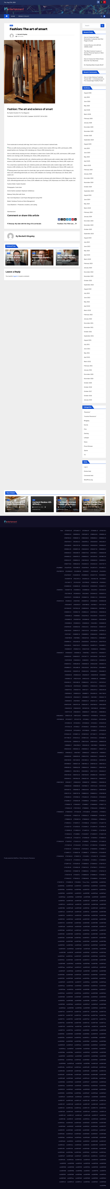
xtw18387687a (61, 1000)
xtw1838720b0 (102, 911)
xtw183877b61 (78, 1026)
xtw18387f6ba (79, 1170)
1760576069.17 (93, 552)
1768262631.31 (76, 749)
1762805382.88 (85, 608)
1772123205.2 (86, 856)
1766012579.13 (93, 689)
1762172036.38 (68, 593)
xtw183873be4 (70, 948)
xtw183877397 (69, 1015)
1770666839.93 (60, 811)
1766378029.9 (76, 700)
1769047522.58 (102, 767)
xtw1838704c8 (94, 885)
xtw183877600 (77, 1019)
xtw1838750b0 (102, 971)
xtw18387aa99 (61, 1078)
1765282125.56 (85, 671)
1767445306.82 (85, 726)
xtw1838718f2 (103, 904)
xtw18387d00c (78, 1119)
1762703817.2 (94, 604)
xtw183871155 (102, 900)
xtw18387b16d (102, 1082)
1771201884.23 (85, 826)
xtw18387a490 (86, 1067)
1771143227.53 (67, 826)
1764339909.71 (102, 645)
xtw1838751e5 (86, 974)
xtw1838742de (102, 952)
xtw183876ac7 (94, 1000)
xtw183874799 (77, 959)
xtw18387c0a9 (69, 1100)
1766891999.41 (102, 712)
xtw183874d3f (103, 967)
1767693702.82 (85, 734)
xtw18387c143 (77, 1100)
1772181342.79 (68, 860)
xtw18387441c (69, 956)
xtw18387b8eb (69, 1093)
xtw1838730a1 (86, 930)
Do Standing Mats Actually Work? (94, 65)
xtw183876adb (102, 1000)
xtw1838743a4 (61, 956)
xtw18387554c (102, 978)
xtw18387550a (86, 978)
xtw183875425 (77, 978)
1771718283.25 (102, 841)
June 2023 (87, 246)
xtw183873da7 (78, 948)
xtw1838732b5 (61, 934)
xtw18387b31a (86, 1085)
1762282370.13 (102, 593)
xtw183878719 (94, 1033)
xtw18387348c (102, 934)
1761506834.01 (85, 575)
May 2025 (87, 157)
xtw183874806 (94, 959)
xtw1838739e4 (69, 945)
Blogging (86, 420)
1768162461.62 (85, 745)
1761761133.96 (76, 582)
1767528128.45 (68, 730)
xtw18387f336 (94, 1167)
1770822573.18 (76, 815)
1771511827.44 (76, 837)
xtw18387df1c (70, 1141)
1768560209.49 (76, 756)
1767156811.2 (86, 719)
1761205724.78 (93, 567)
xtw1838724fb (78, 919)
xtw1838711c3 (61, 904)
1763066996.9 (76, 615)
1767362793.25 (102, 723)
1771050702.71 (76, 823)
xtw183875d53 (102, 985)
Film (85, 429)
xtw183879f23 (78, 1063)
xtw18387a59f (69, 1070)
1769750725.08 (102, 786)
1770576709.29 (77, 808)
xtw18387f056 (71, 1163)
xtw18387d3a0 (77, 1122)
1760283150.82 (85, 545)
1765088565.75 (67, 667)
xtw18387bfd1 (103, 1096)
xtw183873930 (94, 941)
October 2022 (88, 280)
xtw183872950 (86, 922)
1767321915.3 (94, 723)
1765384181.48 (76, 675)
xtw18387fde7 (94, 1181)
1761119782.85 (67, 567)
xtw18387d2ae (61, 1122)
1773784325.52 (67, 878)
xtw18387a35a (61, 1067)
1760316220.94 (93, 545)
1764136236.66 (85, 641)
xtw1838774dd (86, 1015)
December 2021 (88, 323)
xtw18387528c (94, 974)
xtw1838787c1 (86, 1037)
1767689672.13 (76, 734)
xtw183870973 (78, 893)
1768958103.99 (76, 767)
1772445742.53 (85, 867)
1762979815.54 (93, 612)
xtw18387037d (77, 885)
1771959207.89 (76, 852)
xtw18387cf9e (103, 1115)
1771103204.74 (93, 823)
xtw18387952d (70, 1056)
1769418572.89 (85, 778)
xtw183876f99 (86, 1008)
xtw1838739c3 (61, 945)
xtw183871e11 (61, 911)
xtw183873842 (69, 941)
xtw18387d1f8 (103, 1119)
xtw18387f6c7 (87, 1170)
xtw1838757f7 (78, 982)
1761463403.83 (76, 575)
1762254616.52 (93, 593)
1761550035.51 (102, 575)
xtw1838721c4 (69, 915)
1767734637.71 (93, 734)
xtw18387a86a (69, 1074)
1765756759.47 (102, 682)
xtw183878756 (102, 1033)
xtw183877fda (69, 1030)
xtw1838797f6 (86, 1056)
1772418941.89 (76, 867)
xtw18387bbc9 (102, 1093)
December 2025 (88, 127)
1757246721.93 (68, 530)
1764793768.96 (68, 660)
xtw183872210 (78, 915)
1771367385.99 (102, 830)
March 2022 (87, 310)
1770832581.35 (85, 815)
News (11, 25)
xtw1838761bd (61, 993)
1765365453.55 (68, 675)
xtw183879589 (78, 1056)
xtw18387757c (61, 1019)
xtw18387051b (102, 885)
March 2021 (87, 361)
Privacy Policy (23, 16)
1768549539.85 (67, 756)
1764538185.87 (68, 652)
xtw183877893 (69, 1022)
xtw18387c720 (86, 1107)
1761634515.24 (85, 578)
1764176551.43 (93, 641)
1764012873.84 (85, 638)
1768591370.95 (85, 756)
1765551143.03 (85, 678)
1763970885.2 (77, 638)
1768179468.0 (94, 745)
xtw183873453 (94, 934)
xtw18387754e (102, 1015)
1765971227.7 (85, 689)
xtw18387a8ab (86, 1074)
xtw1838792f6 (103, 1052)
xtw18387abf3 (78, 1078)
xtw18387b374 (61, 1089)
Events (86, 425)
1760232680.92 (67, 545)
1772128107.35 (94, 856)
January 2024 (88, 216)
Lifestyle (86, 437)
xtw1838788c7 (102, 1037)
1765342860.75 (102, 671)
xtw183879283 (94, 1052)
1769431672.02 (93, 778)
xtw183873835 (61, 941)
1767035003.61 (94, 715)
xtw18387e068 (94, 1141)
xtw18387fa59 (62, 1178)
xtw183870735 (86, 889)
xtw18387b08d (61, 1082)
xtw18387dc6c (69, 1137)
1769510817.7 (68, 782)
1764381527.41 (76, 649)
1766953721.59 (68, 715)
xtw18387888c (94, 1037)
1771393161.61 (68, 834)
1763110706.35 (85, 615)
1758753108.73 (85, 534)
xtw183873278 (102, 930)
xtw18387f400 (63, 1170)
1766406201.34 (85, 700)
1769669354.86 (67, 786)
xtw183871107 (86, 900)
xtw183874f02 (86, 971)
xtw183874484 (86, 956)
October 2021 (88, 331)
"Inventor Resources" (90, 416)
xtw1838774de (94, 1015)
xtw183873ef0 (86, 948)
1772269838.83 (102, 860)
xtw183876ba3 (69, 1004)
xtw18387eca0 (102, 1156)
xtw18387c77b (94, 1107)
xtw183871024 (69, 900)
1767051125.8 (103, 715)
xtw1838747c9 (86, 959)
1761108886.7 (59, 567)
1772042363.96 (60, 856)
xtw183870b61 (70, 897)
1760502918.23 (67, 552)
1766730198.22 (94, 708)
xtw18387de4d (62, 1141)
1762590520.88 (102, 601)
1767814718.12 (76, 737)
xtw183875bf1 (86, 985)
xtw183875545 (94, 978)
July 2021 (87, 344)
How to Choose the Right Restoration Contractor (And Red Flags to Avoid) (93, 39)
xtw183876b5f (61, 1004)
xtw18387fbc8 (103, 1178)
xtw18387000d (94, 882)
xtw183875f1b (70, 989)
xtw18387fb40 (86, 1178)
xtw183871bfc (86, 908)
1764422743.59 (85, 649)
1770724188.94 (86, 811)
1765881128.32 (102, 686)
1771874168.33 (85, 848)
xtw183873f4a (94, 948)
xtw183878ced (77, 1045)
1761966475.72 (102, 586)
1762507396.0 (76, 601)
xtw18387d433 (86, 1122)
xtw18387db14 (77, 1133)
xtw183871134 (94, 900)
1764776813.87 (102, 656)
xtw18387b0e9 (69, 1082)
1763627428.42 (67, 630)
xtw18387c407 (86, 1104)
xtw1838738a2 (77, 941)
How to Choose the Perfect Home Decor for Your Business (93, 504)
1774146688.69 (93, 878)
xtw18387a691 (86, 1070)
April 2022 (87, 306)
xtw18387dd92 (94, 1137)
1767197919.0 (94, 719)
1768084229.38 (102, 741)
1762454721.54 (60, 601)
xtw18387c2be (102, 1100)
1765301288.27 (93, 671)
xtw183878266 (94, 1030)
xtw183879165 (86, 1052)
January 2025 (88, 174)
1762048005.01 (77, 589)
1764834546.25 (76, 660)
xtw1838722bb (86, 915)
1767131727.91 (77, 719)
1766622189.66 (102, 704)
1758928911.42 (102, 534)
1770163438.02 (102, 797)
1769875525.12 (93, 789)
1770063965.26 (67, 797)
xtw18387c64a (69, 1107)
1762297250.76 (67, 597)
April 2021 (87, 357)
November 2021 (88, 327)
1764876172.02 (93, 660)
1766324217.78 (102, 697)
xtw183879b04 (86, 1059)
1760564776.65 (85, 552)
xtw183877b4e (70, 1026)
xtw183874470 (77, 956)
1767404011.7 (76, 726)
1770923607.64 (76, 819)
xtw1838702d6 (69, 885)
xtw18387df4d (78, 1141)
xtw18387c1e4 (94, 1100)
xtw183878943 (69, 1041)
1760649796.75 (76, 556)
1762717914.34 (102, 604)
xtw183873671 (86, 937)
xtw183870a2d (94, 893)
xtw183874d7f (62, 971)
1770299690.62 (85, 800)
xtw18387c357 (61, 1104)
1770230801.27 (67, 800)
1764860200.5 (85, 660)
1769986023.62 (85, 793)
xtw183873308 (69, 934)
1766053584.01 (68, 693)
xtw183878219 (77, 1030)
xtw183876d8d (102, 1004)
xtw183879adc (77, 1059)
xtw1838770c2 (61, 1011)
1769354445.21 (67, 778)
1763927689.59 (68, 638)
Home (13, 16)
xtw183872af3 (70, 926)
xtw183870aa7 (102, 893)
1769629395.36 (102, 782)
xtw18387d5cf (86, 1126)
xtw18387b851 (61, 1093)
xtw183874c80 (86, 967)
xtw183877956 (77, 1022)
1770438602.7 (85, 804)
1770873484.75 (102, 815)
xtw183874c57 (78, 967)
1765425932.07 (85, 675)
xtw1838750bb (61, 974)
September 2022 (89, 284)
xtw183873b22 (94, 945)
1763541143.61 (85, 626)
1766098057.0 (85, 693)
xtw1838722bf (94, 915)
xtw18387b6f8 (94, 1089)
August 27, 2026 (13, 507)
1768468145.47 (85, 752)
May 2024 (87, 203)
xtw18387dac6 (69, 1133)
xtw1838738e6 (86, 941)
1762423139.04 (102, 597)
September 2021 (89, 336)
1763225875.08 (76, 619)
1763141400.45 (93, 615)
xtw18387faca (70, 1178)
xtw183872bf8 (94, 926)
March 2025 (87, 165)
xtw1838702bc (61, 885)
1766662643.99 (76, 708)
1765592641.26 (94, 678)
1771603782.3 (68, 841)
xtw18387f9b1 (94, 1174)
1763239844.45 (85, 619)
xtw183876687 (77, 996)
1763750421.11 (102, 630)
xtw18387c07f (61, 1100)
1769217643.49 (67, 774)
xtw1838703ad (86, 885)
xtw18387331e (77, 934)
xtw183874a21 (102, 963)
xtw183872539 (86, 919)
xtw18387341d (86, 934)
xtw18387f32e (86, 1167)
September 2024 (89, 191)
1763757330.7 (68, 634)
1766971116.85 (77, 715)
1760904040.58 (93, 560)
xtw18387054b (61, 889)
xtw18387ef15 (86, 1159)
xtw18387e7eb (69, 1148)
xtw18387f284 (103, 1163)
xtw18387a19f (94, 1063)
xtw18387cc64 (62, 1115)
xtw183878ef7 (70, 1048)
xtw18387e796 (61, 1148)
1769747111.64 (93, 786)
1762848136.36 (93, 608)
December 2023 (88, 221)
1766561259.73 (85, 704)
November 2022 (88, 276)
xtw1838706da (77, 889)
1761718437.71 (68, 582)
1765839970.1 (85, 686)
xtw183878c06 (61, 1045)
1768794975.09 (102, 760)
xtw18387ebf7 (78, 1156)
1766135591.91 (93, 693)
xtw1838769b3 (78, 1000)
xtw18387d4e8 (62, 1126)
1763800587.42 (76, 634)
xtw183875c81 (94, 985)
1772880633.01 (85, 871)
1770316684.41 (93, 800)
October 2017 (88, 391)
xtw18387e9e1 (86, 1152)
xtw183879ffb (86, 1063)
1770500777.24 (102, 804)
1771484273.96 (102, 834)
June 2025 (87, 152)
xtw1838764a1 (102, 993)
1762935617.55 (76, 612)
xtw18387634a (77, 993)
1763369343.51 (76, 623)
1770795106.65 (67, 815)
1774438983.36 (69, 882)
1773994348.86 (85, 878)
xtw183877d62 (86, 1026)
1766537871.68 (76, 704)
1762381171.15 (93, 597)
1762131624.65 (102, 589)
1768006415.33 (76, 741)
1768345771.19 (102, 749)
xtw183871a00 (69, 908)
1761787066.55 (85, 582)
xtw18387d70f (61, 1130)
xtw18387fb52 (94, 1178)
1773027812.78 (102, 871)
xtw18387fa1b (103, 1174)
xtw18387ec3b (86, 1156)
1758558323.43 (67, 534)
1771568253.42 (102, 837)
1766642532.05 (68, 708)
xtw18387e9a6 (61, 1152)
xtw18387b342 (94, 1085)
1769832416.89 (85, 789)
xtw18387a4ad (102, 1067)
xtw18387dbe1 (61, 1137)
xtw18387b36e (102, 1085)
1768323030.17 (93, 749)
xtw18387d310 (69, 1122)
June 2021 (87, 348)
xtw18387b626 (86, 1089)
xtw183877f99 (103, 1026)
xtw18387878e (61, 1037)
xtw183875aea (61, 985)
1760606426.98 (102, 552)
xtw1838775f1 (69, 1019)
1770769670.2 (102, 811)
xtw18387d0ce (86, 1119)
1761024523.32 (85, 564)
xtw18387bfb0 (94, 1096)
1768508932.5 (102, 752)
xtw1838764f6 (69, 996)
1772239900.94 (85, 860)
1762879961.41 (102, 608)
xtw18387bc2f (62, 1096)
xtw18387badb (94, 1093)
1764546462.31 (77, 652)
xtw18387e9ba (69, 1152)
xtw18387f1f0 (79, 1163)
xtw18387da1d (94, 1130)
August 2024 (87, 195)
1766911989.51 (59, 715)
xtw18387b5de (78, 1089)
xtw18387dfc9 (86, 1141)
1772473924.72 (93, 867)
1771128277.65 (102, 823)
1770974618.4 (94, 819)
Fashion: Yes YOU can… (66, 224)
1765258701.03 (76, 671)
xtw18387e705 (94, 1144)
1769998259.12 (93, 793)
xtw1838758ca (86, 982)
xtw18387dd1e (78, 1137)
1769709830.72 (85, 786)
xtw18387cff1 (70, 1119)
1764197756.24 (102, 641)
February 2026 (88, 118)
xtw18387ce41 (78, 1115)
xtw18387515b (77, 974)
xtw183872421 (61, 919)
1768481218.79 (94, 752)
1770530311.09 (68, 808)
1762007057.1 (60, 589)
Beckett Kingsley (22, 34)
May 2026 (87, 105)
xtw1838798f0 (103, 1056)
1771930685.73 (102, 848)
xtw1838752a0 (102, 974)
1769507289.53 (60, 782)
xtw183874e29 (78, 971)
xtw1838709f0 (86, 893)
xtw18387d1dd (94, 1119)
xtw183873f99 (62, 952)
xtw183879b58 (102, 1059)
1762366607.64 (85, 597)
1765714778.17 (93, 682)
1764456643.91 (94, 649)
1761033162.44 (93, 564)
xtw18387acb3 (86, 1078)
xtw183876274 (69, 993)
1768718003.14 (85, 760)
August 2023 (87, 238)
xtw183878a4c (94, 1041)
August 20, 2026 (64, 507)
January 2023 (88, 267)
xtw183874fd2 (94, 971)
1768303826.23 (85, 749)
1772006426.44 (93, 852)
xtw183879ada (69, 1059)
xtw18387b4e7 (69, 1089)
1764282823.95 (85, 645)
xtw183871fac (86, 911)
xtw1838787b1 (77, 1037)
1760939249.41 (102, 560)
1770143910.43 (93, 797)
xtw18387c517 (102, 1104)
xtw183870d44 (78, 897)
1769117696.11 (76, 771)
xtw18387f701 (95, 1170)
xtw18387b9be (77, 1093)
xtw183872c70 (102, 926)
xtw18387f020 (103, 1159)
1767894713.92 (85, 737)
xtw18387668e (86, 996)
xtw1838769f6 (86, 1000)
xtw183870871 (69, 893)
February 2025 (88, 169)
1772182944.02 (76, 860)
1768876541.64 (93, 763)
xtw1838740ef (86, 952)
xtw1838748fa (78, 963)
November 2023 (88, 225)
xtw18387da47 (102, 1130)
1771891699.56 (93, 848)
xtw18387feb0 (103, 1181)
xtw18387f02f (63, 1163)
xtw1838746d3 (69, 959)
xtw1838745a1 (102, 956)
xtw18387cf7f (95, 1115)
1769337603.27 (102, 774)
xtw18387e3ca (69, 1144)
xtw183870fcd (61, 900)
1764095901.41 (67, 641)
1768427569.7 (77, 752)
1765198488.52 (102, 667)
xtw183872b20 (78, 926)
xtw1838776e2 (86, 1019)
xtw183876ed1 (62, 1008)
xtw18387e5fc (86, 1144)
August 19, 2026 (90, 507)
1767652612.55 (67, 734)
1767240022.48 (68, 723)
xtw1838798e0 (94, 1056)
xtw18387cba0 (78, 1111)
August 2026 (87, 93)
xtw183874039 (78, 952)
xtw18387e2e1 (61, 1144)
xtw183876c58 (78, 1004)
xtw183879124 (78, 1052)
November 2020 (88, 378)
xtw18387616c (94, 989)
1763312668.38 (102, 619)
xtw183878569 (77, 1033)
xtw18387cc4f (103, 1111)
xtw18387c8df (61, 1111)
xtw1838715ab (94, 904)
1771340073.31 (85, 830)
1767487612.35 (102, 726)
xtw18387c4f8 (94, 1104)
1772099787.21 (77, 856)
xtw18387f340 (103, 1167)
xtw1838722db (102, 915)
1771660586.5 (85, 841)
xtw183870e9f (95, 897)
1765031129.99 (93, 663)
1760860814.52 (76, 560)
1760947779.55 (67, 564)
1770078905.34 (76, 797)
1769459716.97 (102, 778)
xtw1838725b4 (94, 919)
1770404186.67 (76, 804)
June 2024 (87, 199)
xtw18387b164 (94, 1082)
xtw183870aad (62, 897)
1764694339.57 (76, 656)
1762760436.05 (67, 608)
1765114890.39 (76, 667)
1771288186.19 (68, 830)
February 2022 (88, 314)
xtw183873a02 (78, 945)
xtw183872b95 (86, 926)
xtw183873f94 (103, 948)
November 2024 (88, 182)
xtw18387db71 (94, 1133)
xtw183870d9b (86, 897)
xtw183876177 (102, 989)
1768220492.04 (102, 745)
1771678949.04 (93, 841)
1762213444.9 (85, 593)
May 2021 (87, 353)
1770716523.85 (77, 811)
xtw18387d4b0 (102, 1122)
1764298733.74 (93, 645)
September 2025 (89, 140)
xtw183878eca (62, 1048)
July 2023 (87, 242)
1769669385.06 (76, 786)
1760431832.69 (85, 549)
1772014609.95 (102, 852)
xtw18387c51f (61, 1107)
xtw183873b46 (102, 945)
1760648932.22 (67, 556)
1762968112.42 (85, 612)
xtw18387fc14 (62, 1181)
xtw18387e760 (102, 1144)
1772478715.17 (102, 867)
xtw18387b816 (102, 1089)
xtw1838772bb (94, 1011)
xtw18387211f (61, 915)
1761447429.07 (67, 575)
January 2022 (88, 319)
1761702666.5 (102, 578)
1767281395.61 (76, 723)
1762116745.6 (94, 589)
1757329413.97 (85, 530)
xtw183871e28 (69, 911)
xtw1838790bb (61, 1052)
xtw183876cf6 (94, 1004)
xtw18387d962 (86, 1130)
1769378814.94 (76, 778)
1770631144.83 (93, 808)
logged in (15, 276)
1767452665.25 (93, 726)
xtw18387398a (102, 941)
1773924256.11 (76, 878)
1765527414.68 (77, 678)
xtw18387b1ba (61, 1085)
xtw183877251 (86, 1011)
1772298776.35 (67, 863)
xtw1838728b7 (69, 922)
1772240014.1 (94, 860)
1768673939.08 (67, 760)
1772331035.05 (76, 863)
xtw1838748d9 (61, 963)
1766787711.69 (68, 712)
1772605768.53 (67, 871)
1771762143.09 (76, 845)
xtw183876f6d (78, 1008)
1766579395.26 (93, 704)
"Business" (87, 412)
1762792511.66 (76, 608)
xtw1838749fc (94, 963)
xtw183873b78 (62, 948)
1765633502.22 (67, 682)
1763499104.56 (76, 626)
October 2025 (88, 135)
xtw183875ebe (62, 989)
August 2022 (87, 289)
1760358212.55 (67, 549)
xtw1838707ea (102, 889)
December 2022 (88, 272)
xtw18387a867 (61, 1074)
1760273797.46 (76, 545)
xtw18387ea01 (94, 1152)
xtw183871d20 (94, 908)
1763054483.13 (68, 615)
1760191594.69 (93, 541)
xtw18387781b (61, 1022)
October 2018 (88, 387)
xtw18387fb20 (78, 1178)
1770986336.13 (102, 819)
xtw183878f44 (78, 1048)
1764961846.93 (76, 663)
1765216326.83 (67, 671)
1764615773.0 (94, 652)
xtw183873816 (102, 937)
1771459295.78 (93, 834)
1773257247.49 (68, 874)
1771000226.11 (67, 823)
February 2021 (88, 365)
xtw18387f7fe (103, 1170)
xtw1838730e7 (94, 930)
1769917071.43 (67, 793)
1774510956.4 (77, 882)
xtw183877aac (102, 1022)
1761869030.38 (67, 586)
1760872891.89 (85, 560)
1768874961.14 (85, 763)
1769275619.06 (85, 774)
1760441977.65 (93, 549)
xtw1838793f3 (62, 1056)
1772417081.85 (67, 867)
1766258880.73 (85, 697)
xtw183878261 (86, 1030)
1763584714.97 (102, 626)
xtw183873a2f (86, 945)
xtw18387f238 (86, 1163)
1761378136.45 (94, 571)
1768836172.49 (76, 763)
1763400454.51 (85, 623)
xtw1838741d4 (94, 952)
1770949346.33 (85, 819)
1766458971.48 (102, 700)
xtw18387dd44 (86, 1137)
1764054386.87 (102, 638)
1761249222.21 (102, 567)
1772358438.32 (93, 863)
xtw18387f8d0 (70, 1174)
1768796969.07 (67, 763)
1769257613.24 (76, 774)
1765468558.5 (102, 675)
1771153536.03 (76, 826)
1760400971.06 (76, 549)
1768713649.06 (76, 760)
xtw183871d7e (102, 908)
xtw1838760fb (86, 989)
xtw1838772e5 (102, 1011)
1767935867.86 (102, 737)
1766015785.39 (102, 689)
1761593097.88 (68, 578)
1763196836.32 (68, 619)
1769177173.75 (93, 771)
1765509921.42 (68, 678)
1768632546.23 (93, 756)
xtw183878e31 (94, 1045)
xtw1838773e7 (77, 1015)
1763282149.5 (94, 619)
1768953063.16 (67, 767)
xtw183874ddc (70, 971)
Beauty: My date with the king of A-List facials (25, 224)
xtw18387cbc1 (94, 1111)
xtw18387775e (102, 1019)
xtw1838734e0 (61, 937)
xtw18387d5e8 (94, 1126)
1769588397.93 (85, 782)
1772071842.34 (68, 856)
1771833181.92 (67, 848)
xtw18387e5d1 (78, 1144)
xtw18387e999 (102, 1148)
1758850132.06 (93, 534)
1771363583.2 (94, 830)
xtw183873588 (69, 937)
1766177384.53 (102, 693)
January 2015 (88, 400)
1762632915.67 (76, 604)
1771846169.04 (76, 848)
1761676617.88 (94, 578)
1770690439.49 (68, 811)
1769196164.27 (102, 771)
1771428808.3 (76, 834)
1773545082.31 (102, 874)
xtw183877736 (94, 1019)
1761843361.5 (102, 582)
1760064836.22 (93, 538)
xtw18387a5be (77, 1070)
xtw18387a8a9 (77, 1074)
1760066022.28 (102, 538)
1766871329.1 (94, 712)
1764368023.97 (68, 649)
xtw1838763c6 (86, 993)
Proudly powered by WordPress (11, 858)
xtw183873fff (70, 952)
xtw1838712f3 (78, 904)
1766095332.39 (76, 693)
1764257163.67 (76, 645)
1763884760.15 (102, 634)
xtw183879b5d (62, 1063)
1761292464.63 (68, 571)
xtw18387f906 (86, 1174)
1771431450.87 (85, 834)
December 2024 (88, 178)
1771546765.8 (94, 837)
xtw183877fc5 (61, 1030)
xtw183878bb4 (102, 1041)
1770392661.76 (68, 804)
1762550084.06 (93, 601)
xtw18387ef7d (94, 1159)
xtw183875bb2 (78, 985)
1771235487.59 (93, 826)
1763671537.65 (85, 630)
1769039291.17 (93, 767)
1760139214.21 (76, 541)
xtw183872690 (102, 919)
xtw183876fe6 (94, 1008)
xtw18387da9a (61, 1133)
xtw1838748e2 (70, 963)
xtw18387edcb (70, 1159)
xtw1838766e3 (94, 996)
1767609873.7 (94, 730)
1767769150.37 (102, 734)
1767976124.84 (67, 741)
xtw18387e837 (77, 1148)
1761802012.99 (94, 582)
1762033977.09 (68, 589)
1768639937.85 (102, 756)
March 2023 (87, 259)
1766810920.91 (76, 712)
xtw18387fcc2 (78, 1181)
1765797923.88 (77, 686)
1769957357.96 (76, 793)
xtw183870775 (94, 889)
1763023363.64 (102, 612)
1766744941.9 (102, 708)
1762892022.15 (67, 612)
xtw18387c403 (78, 1104)
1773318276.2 (76, 874)
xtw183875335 (61, 978)
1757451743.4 (102, 530)
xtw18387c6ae (77, 1107)
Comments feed (88, 475)
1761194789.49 (85, 567)
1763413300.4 (94, 623)
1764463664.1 (102, 649)
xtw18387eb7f (61, 1156)
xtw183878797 (69, 1037)
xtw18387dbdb (102, 1133)
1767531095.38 (76, 730)
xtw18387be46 (70, 1096)
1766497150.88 (67, 704)
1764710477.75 (85, 656)
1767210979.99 (102, 719)
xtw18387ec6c (94, 1156)
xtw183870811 (61, 893)
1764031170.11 (93, 638)
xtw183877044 (102, 1008)
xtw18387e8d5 (86, 1148)
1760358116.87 (102, 545)
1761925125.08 (85, 586)
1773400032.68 (85, 874)
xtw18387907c (102, 1048)
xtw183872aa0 (61, 926)
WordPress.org (88, 479)
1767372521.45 (68, 726)
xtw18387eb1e (102, 1152)
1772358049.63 (85, 863)
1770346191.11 (102, 800)
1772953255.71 (93, 871)
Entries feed (87, 471)
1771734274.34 (68, 845)
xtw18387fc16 (70, 1181)
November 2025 (88, 131)
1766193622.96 (68, 697)
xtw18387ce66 (86, 1115)
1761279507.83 (60, 571)
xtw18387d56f (78, 1126)
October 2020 (88, 383)
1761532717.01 (93, 575)
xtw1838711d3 (70, 904)
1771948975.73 (67, 852)
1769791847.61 (67, 789)
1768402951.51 (68, 752)
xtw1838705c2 (69, 889)
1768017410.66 (85, 741)
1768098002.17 (68, 745)
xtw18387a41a (77, 1067)
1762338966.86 (76, 597)
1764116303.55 (76, 641)
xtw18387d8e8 (69, 1130)
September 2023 (89, 233)
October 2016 (88, 395)
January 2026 (88, 122)
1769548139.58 (76, 782)
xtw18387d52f (70, 1126)
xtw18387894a (77, 1041)
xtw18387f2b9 (63, 1167)
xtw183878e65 (102, 1045)
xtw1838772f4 (61, 1015)
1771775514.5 (85, 845)
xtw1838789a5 (86, 1041)
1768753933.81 (93, 760)
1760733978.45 (93, 556)
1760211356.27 (102, 541)
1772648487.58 (76, 871)
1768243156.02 (67, 749)
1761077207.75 (102, 564)
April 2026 (87, 110)
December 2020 (88, 374)
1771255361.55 (102, 826)
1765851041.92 (93, 686)
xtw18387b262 (69, 1085)
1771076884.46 (85, 823)
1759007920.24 (67, 538)
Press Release (88, 446)
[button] (101, 16)
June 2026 (87, 101)
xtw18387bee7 (86, 1096)
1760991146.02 (76, 564)
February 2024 (88, 212)
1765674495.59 (76, 682)
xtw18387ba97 (86, 1093)
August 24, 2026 (39, 507)
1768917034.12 (102, 763)
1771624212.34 (76, 841)
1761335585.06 (77, 571)
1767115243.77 (68, 719)
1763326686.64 (68, 623)
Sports (86, 450)
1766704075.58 (85, 708)
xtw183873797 (94, 937)
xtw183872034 (94, 911)
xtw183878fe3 (94, 1048)
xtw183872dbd (61, 930)
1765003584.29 (85, 663)
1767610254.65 (102, 730)
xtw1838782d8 (102, 1030)
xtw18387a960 (94, 1074)
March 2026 (87, 114)
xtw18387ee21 (78, 1159)
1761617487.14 (76, 578)
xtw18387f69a (71, 1170)
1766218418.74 (76, 697)
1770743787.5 (94, 811)
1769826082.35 (76, 789)
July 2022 (87, 293)
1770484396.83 (93, 804)
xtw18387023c (102, 882)
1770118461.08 (85, 797)
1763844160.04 (93, 634)
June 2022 (87, 297)
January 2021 (88, 370)
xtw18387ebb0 (69, 1156)
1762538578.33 (85, 601)
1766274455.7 (94, 697)
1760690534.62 (85, 556)
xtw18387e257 (102, 1141)
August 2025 (87, 144)
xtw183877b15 (61, 1026)
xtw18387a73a (102, 1070)
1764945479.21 (67, 663)
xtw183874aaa (61, 967)
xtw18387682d (102, 996)
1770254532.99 (76, 800)
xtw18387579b (70, 982)
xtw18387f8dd (78, 1174)
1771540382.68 (85, 837)
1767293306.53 (85, 723)
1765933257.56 (76, 689)
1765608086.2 (102, 678)
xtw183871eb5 (78, 911)
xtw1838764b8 (61, 996)
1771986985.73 (85, 852)
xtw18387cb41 (69, 1111)
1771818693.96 (102, 845)
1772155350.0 (102, 856)
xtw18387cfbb (62, 1119)
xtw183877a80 (94, 1022)
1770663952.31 (102, 808)
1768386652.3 (60, 752)
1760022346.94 (85, 538)
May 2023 (87, 250)
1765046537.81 (102, 663)
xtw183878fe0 (86, 1048)
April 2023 (87, 255)
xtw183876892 (69, 1000)
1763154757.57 (102, 615)
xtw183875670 (61, 982)
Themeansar (32, 858)
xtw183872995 (94, 922)
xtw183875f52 (78, 989)
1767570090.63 (85, 730)
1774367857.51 (60, 882)
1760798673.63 (102, 556)
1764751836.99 (93, 656)
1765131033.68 (85, 667)
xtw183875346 (69, 978)
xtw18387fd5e (86, 1181)
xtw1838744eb (94, 956)
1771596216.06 (60, 841)
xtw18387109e (78, 900)
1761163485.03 (76, 567)
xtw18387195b (61, 908)
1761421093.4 (102, 571)
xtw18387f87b (62, 1174)
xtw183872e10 (69, 930)
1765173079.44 (93, 667)
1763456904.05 (102, 623)
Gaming (86, 433)
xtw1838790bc (69, 1052)
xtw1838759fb (94, 982)
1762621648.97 (68, 604)
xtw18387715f (69, 1011)
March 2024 (87, 208)
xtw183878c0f (69, 1045)
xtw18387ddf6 (103, 1137)
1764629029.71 (102, 652)
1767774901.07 (67, 737)
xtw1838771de (77, 1011)
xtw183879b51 (94, 1059)
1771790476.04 (93, 845)
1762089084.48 (85, 589)
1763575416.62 (93, 626)
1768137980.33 (76, 745)
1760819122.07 (67, 560)
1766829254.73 (85, 712)
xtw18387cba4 (86, 1111)
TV (85, 454)
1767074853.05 (60, 719)
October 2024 (88, 186)
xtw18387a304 (102, 1063)
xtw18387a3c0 (69, 1067)
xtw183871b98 (78, 908)
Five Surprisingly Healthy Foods (93, 80)
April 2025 (87, 161)
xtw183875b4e (69, 985)
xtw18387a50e (61, 1070)
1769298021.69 (93, 774)
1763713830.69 (93, 630)
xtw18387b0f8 (78, 1082)
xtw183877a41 (86, 1022)
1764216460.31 (67, 645)
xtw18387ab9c (69, 1078)
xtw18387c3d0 (69, 1104)
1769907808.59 (102, 789)
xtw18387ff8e (103, 1185)
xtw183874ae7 (69, 967)
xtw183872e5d (77, 930)
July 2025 (87, 148)
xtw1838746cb (61, 959)
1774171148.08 (102, 878)
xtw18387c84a (102, 1107)
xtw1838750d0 (69, 974)
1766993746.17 (85, 715)
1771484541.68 (68, 837)
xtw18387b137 (86, 1082)
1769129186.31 (85, 771)
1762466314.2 (68, 601)
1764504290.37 (60, 652)
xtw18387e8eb (94, 1148)
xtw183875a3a (102, 982)
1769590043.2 (94, 782)
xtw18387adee (102, 1078)
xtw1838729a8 (102, 922)
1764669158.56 (67, 656)
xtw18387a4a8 (94, 1067)
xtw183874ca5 (94, 967)
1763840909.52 (85, 634)
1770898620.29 (68, 819)
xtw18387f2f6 (79, 1167)
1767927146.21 (93, 737)
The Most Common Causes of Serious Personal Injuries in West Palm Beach (94, 52)
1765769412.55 (68, 686)
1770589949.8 (85, 808)
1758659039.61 (76, 534)
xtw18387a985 (102, 1074)
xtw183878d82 (86, 1045)
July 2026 (87, 97)
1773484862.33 (93, 874)
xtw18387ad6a (94, 1078)
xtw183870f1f (103, 897)
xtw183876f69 (70, 1008)
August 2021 (87, 340)
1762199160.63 (76, 593)
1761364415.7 (86, 571)
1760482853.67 (102, 549)
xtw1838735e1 (77, 937)
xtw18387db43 (86, 1133)
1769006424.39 (85, 767)
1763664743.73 (76, 630)
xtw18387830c (61, 1033)
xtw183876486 (94, 993)
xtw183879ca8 (70, 1063)
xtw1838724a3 (69, 919)
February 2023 (88, 263)
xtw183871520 (86, 904)
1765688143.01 (85, 682)
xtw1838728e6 (77, 922)
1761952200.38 (93, 586)
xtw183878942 (61, 1041)
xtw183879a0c (61, 1059)
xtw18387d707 (102, 1126)
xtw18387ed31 (62, 1159)
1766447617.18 (93, 700)
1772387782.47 (102, 863)
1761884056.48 (76, 586)
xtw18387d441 (94, 1122)
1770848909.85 (93, 815)
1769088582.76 (67, 771)
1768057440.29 (93, 741)
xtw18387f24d (94, 1163)
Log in (86, 467)
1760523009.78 (76, 552)
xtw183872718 (61, 922)
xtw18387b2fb (78, 1085)
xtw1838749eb (86, 963)
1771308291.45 (76, 830)
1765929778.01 (68, 689)
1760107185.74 (67, 541)
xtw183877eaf (94, 1026)
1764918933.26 (102, 660)
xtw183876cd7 (86, 1004)
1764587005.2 (86, 652)
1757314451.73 (76, 530)
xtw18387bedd (78, 1096)
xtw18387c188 (86, 1100)
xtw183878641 (86, 1033)
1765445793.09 (94, 675)
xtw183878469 (69, 1033)
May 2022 (87, 302)
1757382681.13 (94, 530)
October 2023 (88, 229)
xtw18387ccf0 (70, 1115)
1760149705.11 (85, 541)
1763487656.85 (67, 626)
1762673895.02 (85, 604)
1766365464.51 (68, 700)
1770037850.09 (102, 793)
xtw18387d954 (77, 1130)
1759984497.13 (76, 538)
